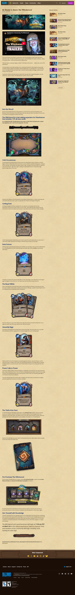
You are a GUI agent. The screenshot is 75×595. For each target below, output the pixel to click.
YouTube (6, 521)
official (5, 518)
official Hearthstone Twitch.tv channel (28, 526)
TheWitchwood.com (38, 517)
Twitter (41, 519)
